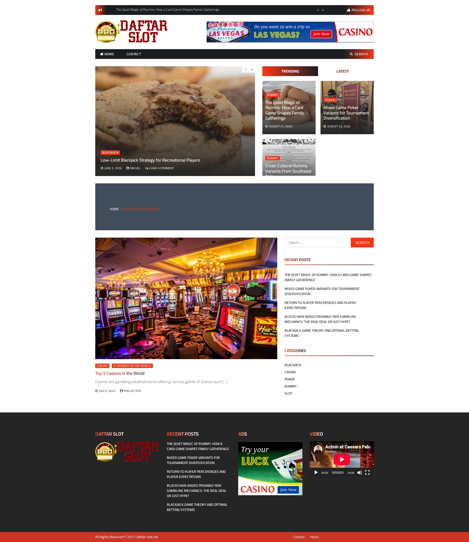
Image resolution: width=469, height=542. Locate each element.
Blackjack (110, 152)
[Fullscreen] (367, 472)
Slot (288, 393)
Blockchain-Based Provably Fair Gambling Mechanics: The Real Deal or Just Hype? (320, 319)
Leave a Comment (161, 168)
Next (323, 10)
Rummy (272, 95)
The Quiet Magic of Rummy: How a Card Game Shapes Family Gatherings (284, 110)
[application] (342, 459)
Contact (134, 54)
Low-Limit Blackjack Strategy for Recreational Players (150, 160)
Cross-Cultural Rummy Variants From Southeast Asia (288, 171)
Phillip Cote (132, 391)
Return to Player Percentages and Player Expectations (320, 305)
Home (109, 54)
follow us (361, 10)
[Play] (316, 472)
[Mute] (359, 472)
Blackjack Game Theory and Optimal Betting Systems (322, 333)
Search (361, 54)
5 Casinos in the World (132, 366)
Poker (330, 100)
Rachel (135, 168)
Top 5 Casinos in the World (120, 373)
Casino (102, 366)
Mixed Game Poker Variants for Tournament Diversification (346, 112)
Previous (318, 10)
